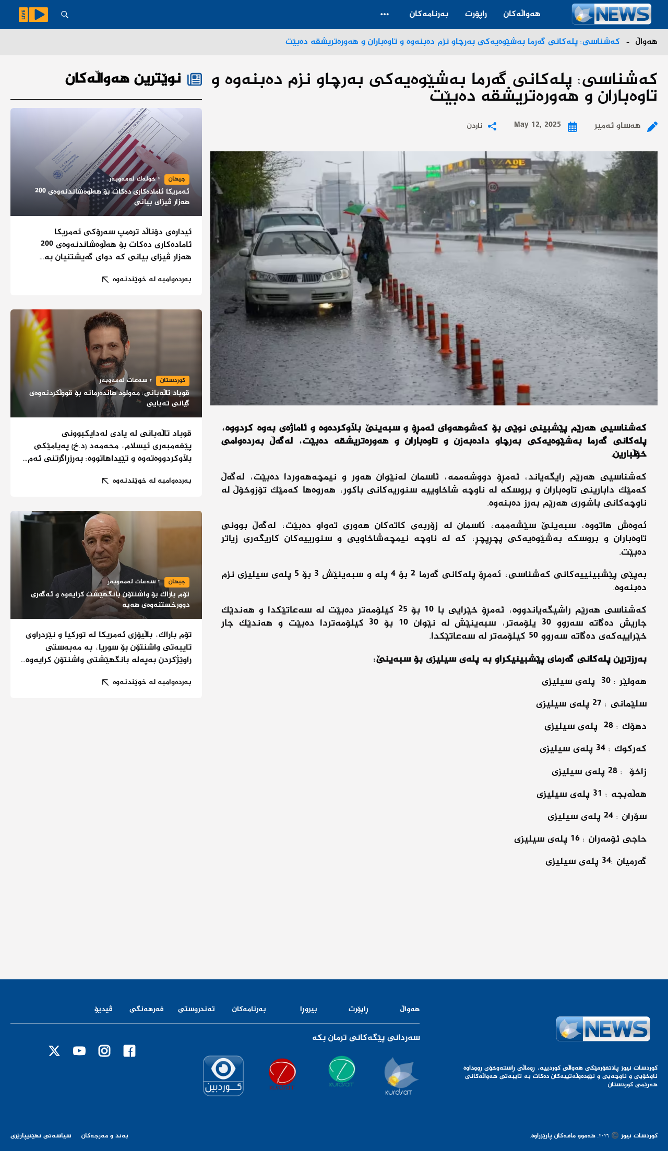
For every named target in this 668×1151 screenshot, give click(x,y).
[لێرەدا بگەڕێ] (64, 14)
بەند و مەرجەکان (104, 1136)
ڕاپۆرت (358, 1009)
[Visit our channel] (399, 1076)
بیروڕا (308, 1009)
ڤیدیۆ (103, 1009)
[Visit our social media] (129, 1051)
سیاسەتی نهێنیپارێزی (40, 1136)
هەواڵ (410, 1009)
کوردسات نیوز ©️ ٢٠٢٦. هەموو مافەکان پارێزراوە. (594, 1136)
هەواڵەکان (522, 14)
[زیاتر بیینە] (384, 14)
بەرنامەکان (429, 14)
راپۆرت (476, 14)
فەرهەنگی (146, 1009)
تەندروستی (196, 1009)
